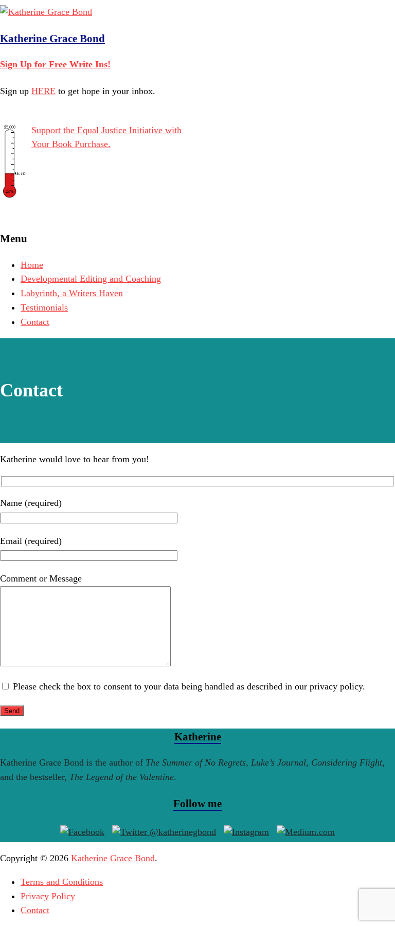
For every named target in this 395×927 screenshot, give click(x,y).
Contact (35, 322)
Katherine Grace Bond (52, 38)
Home (32, 265)
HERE (43, 91)
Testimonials (44, 307)
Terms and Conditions (62, 882)
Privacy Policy (48, 896)
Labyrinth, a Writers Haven (72, 293)
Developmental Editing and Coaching (91, 279)
